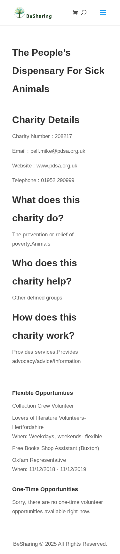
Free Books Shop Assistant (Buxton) (55, 448)
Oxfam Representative (39, 460)
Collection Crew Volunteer (43, 406)
